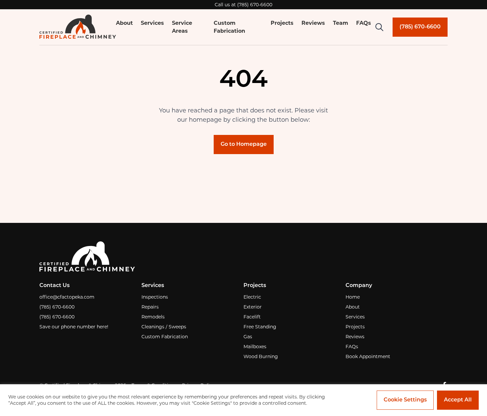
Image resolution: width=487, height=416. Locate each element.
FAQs (363, 23)
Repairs (150, 307)
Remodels (153, 317)
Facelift (252, 317)
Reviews (313, 23)
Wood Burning (261, 356)
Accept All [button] (458, 400)
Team (340, 23)
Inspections (154, 297)
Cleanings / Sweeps (163, 327)
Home (353, 297)
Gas (248, 337)
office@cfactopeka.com (66, 297)
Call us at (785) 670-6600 (243, 5)
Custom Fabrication (164, 337)
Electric (252, 297)
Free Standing (260, 327)
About (124, 23)
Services (152, 23)
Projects (282, 23)
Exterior (253, 307)
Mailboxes (255, 347)
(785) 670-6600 (57, 307)
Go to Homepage (244, 144)
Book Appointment (368, 356)
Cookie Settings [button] (405, 400)
